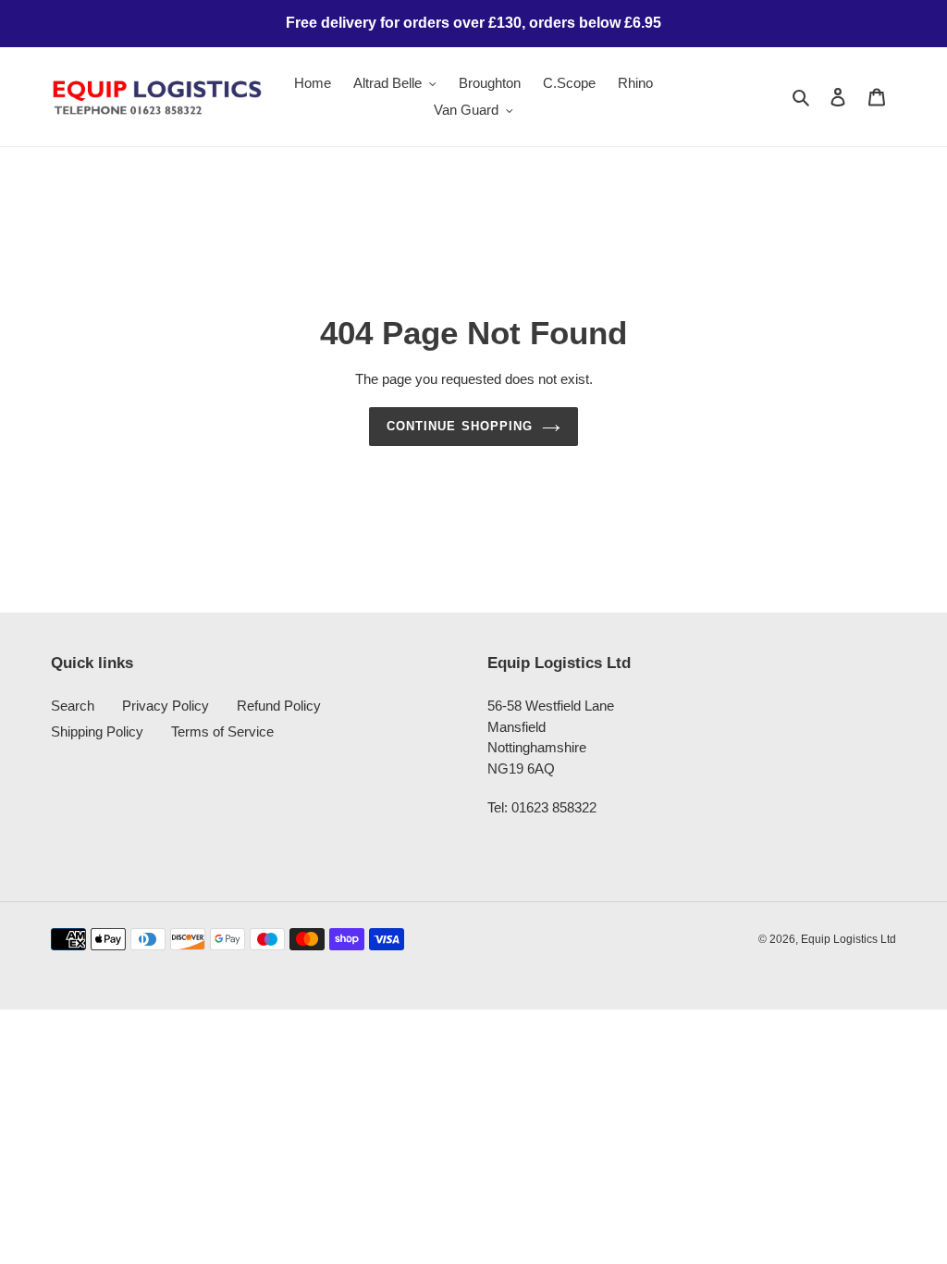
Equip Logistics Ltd (848, 939)
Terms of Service (222, 731)
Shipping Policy (97, 731)
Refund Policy (279, 705)
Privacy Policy (165, 705)
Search (72, 705)
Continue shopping (460, 426)
